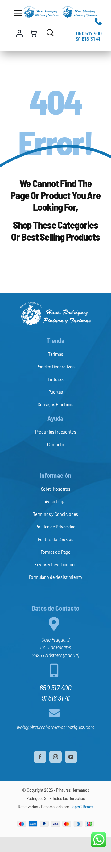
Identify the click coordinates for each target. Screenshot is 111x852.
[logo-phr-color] (41, 9)
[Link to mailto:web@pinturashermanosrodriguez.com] (54, 713)
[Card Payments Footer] (55, 823)
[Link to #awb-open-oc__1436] (50, 32)
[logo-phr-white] (55, 304)
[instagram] (55, 757)
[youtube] (71, 757)
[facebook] (40, 757)
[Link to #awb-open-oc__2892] (17, 13)
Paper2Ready (81, 806)
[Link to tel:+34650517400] (98, 21)
